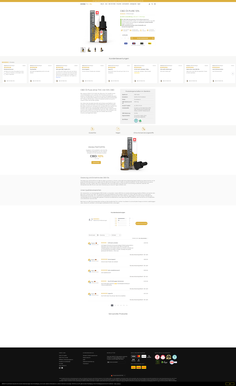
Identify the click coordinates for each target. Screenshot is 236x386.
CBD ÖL (102, 3)
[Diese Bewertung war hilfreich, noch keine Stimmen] (144, 254)
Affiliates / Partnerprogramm (66, 359)
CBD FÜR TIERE (112, 3)
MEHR (138, 3)
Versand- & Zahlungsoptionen (90, 355)
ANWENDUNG (133, 3)
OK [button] (230, 383)
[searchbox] (92, 235)
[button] (5, 73)
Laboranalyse (96, 162)
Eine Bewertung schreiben (141, 223)
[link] (14, 81)
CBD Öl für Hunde (63, 357)
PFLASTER (119, 3)
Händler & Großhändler (64, 361)
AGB (84, 359)
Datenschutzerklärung (88, 361)
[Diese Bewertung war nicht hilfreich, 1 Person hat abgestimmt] (146, 276)
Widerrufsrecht (86, 357)
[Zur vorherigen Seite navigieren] (109, 305)
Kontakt (61, 363)
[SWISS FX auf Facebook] (62, 368)
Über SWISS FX (62, 365)
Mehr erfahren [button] (117, 383)
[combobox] (104, 235)
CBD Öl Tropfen (63, 355)
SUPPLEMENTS (125, 3)
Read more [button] (58, 77)
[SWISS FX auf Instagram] (59, 368)
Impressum (86, 363)
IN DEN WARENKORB (89, 342)
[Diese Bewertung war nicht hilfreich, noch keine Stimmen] (146, 254)
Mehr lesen (116, 250)
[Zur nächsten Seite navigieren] (127, 305)
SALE (106, 3)
